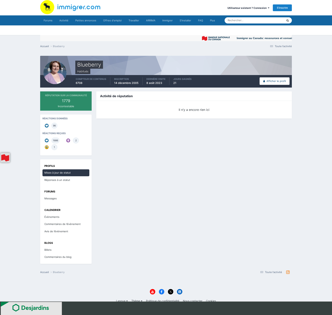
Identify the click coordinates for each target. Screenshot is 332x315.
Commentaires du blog (57, 256)
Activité (63, 20)
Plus (212, 20)
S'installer (185, 20)
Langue (121, 300)
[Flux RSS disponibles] (288, 272)
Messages (50, 198)
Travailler (134, 20)
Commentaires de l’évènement (62, 224)
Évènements (51, 216)
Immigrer (167, 20)
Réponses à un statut (57, 179)
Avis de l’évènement (56, 231)
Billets (47, 249)
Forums (48, 20)
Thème (136, 300)
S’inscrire (282, 7)
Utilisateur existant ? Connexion (247, 7)
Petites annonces (85, 20)
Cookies (211, 300)
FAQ (200, 20)
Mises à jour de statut (266, 20)
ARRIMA (150, 20)
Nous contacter (192, 300)
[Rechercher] (287, 20)
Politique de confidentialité (162, 300)
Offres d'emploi (112, 20)
